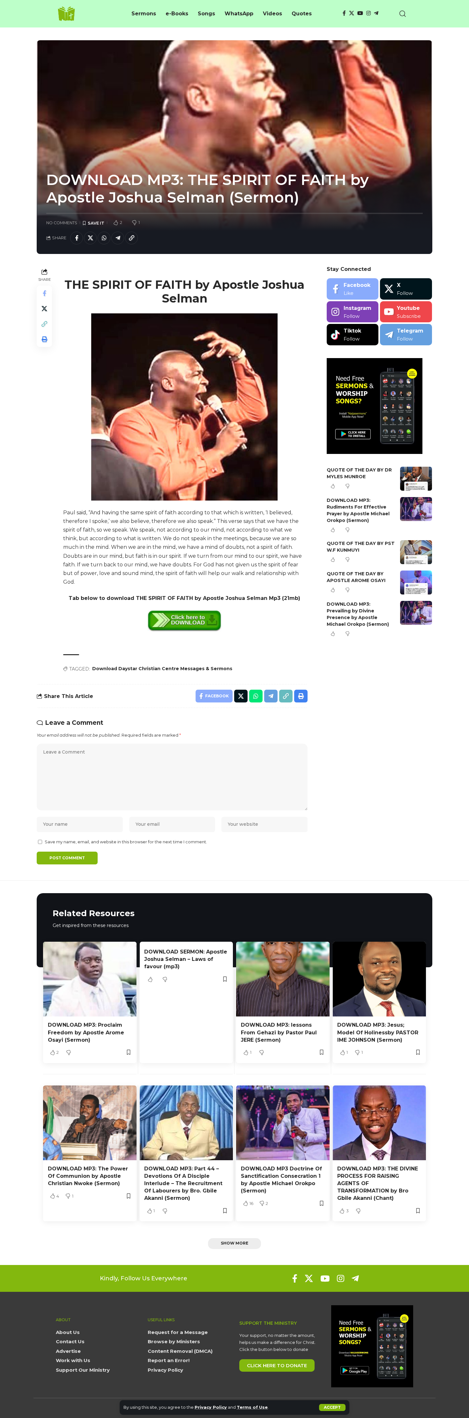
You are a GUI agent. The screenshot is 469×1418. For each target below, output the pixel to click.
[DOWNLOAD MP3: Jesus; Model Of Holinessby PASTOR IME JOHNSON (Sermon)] (379, 979)
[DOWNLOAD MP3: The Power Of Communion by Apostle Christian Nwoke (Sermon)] (90, 1122)
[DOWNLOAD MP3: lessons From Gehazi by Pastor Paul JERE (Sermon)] (283, 979)
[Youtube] (406, 312)
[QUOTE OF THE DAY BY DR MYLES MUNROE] (416, 479)
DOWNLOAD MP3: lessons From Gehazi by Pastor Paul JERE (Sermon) (279, 1032)
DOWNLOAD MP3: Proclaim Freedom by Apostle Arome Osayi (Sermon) (86, 1032)
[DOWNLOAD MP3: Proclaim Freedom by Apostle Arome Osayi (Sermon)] (90, 979)
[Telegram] (376, 13)
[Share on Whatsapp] (104, 238)
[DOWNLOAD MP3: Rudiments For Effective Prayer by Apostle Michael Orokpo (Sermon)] (416, 509)
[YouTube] (360, 13)
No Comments (61, 222)
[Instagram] (368, 13)
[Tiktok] (353, 334)
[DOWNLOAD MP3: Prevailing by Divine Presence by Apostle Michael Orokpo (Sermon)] (416, 613)
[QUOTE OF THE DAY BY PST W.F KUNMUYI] (416, 552)
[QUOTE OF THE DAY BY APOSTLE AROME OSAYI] (416, 582)
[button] (332, 1407)
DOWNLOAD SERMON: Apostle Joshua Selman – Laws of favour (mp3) (185, 959)
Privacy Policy (211, 1407)
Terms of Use (252, 1407)
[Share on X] (90, 238)
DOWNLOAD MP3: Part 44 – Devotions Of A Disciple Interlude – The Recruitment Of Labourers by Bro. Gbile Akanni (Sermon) (183, 1183)
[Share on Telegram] (117, 238)
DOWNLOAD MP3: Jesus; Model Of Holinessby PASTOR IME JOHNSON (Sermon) (377, 1032)
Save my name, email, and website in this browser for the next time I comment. (126, 841)
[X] (351, 13)
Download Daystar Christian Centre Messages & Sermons (162, 668)
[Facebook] (344, 13)
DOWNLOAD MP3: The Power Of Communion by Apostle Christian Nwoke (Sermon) (88, 1176)
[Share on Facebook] (76, 238)
